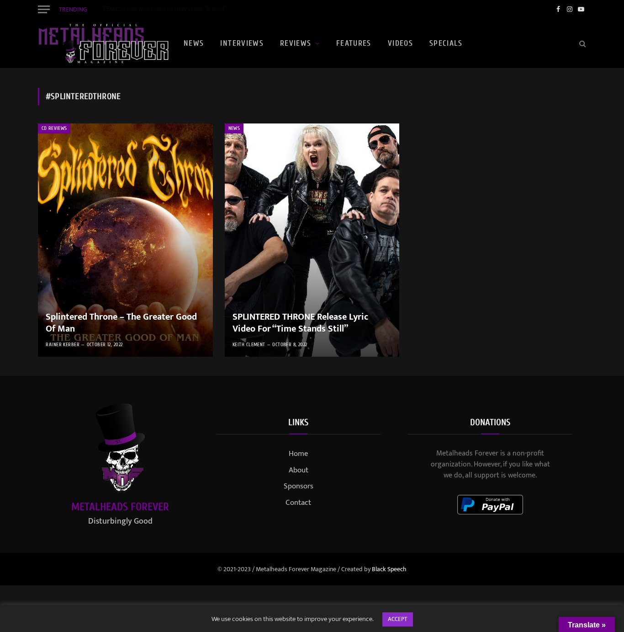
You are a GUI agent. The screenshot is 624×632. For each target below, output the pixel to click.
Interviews (242, 43)
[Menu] (44, 9)
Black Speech (389, 569)
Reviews (296, 43)
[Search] (581, 43)
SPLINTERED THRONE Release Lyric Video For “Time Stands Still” (300, 323)
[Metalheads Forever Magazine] (103, 43)
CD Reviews (54, 128)
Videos (400, 43)
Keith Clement (249, 345)
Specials (445, 43)
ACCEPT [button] (397, 619)
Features (353, 43)
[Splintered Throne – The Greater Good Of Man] (125, 240)
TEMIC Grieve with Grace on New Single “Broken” (164, 9)
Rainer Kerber (62, 345)
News (194, 43)
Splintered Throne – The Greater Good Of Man (121, 323)
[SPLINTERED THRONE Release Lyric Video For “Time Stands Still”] (312, 240)
